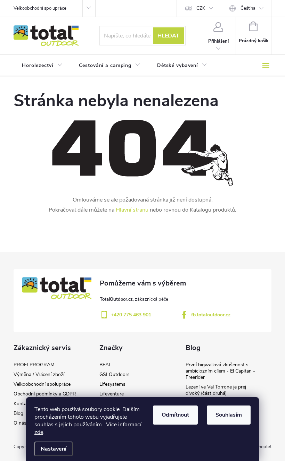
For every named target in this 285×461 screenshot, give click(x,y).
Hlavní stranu (132, 210)
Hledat (168, 36)
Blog (18, 413)
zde (38, 432)
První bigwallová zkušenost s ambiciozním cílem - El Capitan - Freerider (220, 371)
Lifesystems (112, 384)
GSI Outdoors (114, 374)
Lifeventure (111, 394)
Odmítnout (175, 415)
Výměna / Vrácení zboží (39, 374)
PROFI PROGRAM (34, 364)
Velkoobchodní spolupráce (40, 8)
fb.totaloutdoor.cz (210, 314)
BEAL (105, 364)
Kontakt (22, 403)
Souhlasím (228, 415)
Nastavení (53, 449)
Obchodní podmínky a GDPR (45, 394)
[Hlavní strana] (149, 210)
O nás (20, 423)
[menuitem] (42, 65)
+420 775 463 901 (131, 314)
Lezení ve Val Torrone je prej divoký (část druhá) (216, 390)
